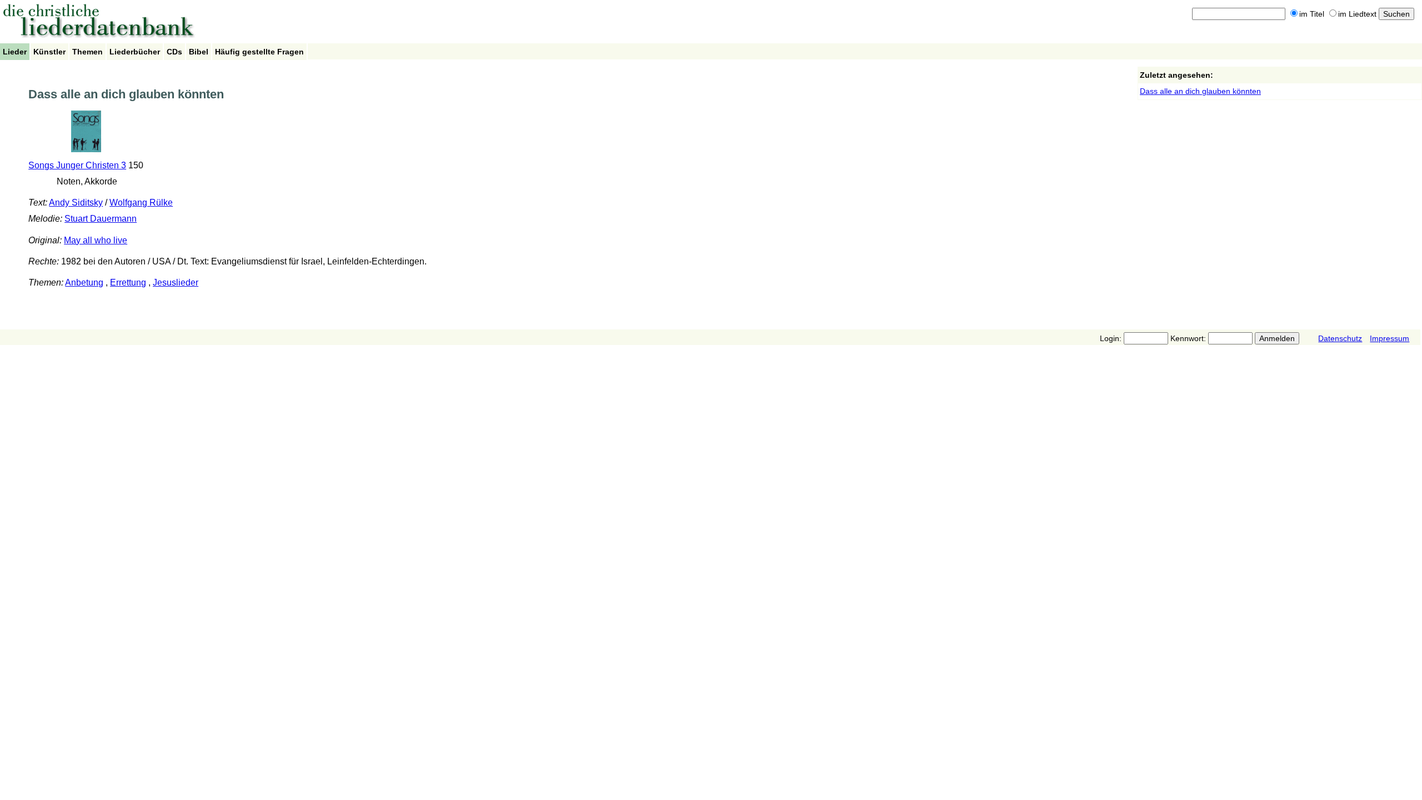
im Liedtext (1357, 13)
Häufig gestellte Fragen (259, 51)
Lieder (15, 51)
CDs (174, 51)
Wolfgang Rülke (141, 202)
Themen (87, 51)
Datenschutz (1340, 338)
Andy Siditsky (76, 202)
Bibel (198, 51)
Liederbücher (134, 51)
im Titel (1311, 13)
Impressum (1389, 338)
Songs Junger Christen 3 (77, 165)
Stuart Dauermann (100, 218)
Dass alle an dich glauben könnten (1200, 91)
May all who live (95, 240)
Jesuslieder (175, 282)
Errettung (128, 282)
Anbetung (84, 282)
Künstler (49, 51)
